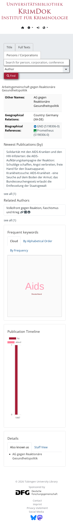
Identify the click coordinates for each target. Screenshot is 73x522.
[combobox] (36, 62)
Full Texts (24, 47)
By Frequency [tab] (19, 250)
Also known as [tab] (19, 447)
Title (9, 47)
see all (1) (10, 194)
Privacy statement (37, 508)
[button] (30, 27)
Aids (34, 286)
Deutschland (37, 294)
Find (12, 75)
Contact (37, 500)
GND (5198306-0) (48, 126)
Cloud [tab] (14, 241)
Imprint (37, 504)
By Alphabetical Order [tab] (37, 241)
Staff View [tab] (40, 447)
